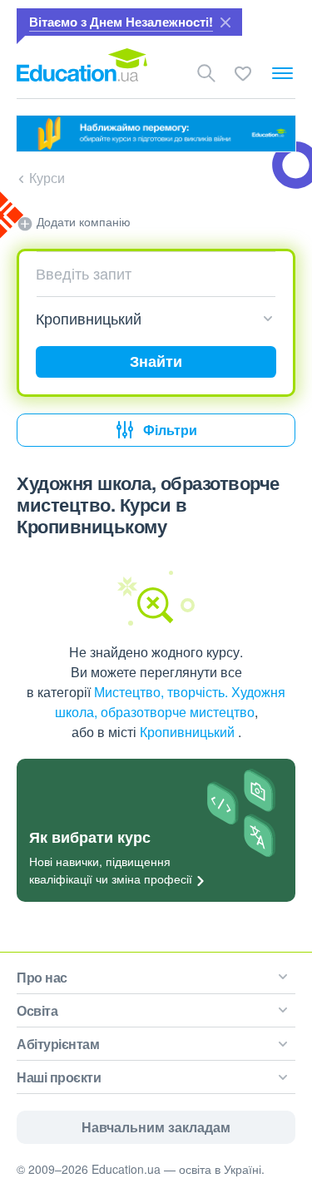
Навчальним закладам (156, 1126)
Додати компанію (82, 221)
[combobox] (149, 273)
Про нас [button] (42, 977)
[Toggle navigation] (282, 73)
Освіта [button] (37, 1010)
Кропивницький (189, 731)
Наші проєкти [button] (59, 1077)
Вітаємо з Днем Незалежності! (121, 21)
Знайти (156, 361)
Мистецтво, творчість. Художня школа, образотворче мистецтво (170, 701)
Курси (47, 177)
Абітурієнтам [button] (58, 1043)
